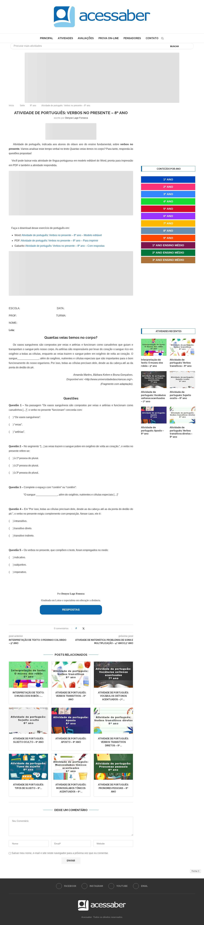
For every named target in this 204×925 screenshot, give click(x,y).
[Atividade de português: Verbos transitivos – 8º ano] (71, 675)
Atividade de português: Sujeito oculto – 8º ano (180, 395)
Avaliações (86, 38)
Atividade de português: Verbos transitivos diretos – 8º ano (181, 432)
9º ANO (168, 238)
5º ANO (168, 208)
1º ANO (168, 179)
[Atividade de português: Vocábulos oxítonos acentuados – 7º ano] (113, 675)
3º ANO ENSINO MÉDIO (168, 259)
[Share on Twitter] (83, 628)
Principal (46, 38)
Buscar (174, 46)
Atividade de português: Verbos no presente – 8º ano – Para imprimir (59, 240)
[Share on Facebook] (80, 628)
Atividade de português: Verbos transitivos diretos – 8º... (113, 742)
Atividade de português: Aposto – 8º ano (152, 430)
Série (22, 105)
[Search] (162, 38)
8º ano (33, 105)
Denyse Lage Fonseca (76, 118)
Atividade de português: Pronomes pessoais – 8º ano (113, 788)
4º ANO (168, 201)
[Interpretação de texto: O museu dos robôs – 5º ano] (28, 675)
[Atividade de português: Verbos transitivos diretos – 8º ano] (113, 721)
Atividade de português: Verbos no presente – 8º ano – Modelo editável (62, 235)
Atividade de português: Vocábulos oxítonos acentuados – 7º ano (153, 397)
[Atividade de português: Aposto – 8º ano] (71, 721)
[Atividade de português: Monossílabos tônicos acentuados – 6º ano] (71, 767)
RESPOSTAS (71, 609)
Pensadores (132, 38)
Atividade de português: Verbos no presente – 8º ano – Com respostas (65, 245)
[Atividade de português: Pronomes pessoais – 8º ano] (113, 767)
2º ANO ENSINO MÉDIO (168, 252)
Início (11, 105)
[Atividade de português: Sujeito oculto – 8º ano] (28, 721)
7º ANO (168, 223)
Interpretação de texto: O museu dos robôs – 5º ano (152, 362)
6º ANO (168, 216)
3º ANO (168, 194)
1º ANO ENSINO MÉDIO (168, 245)
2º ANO (168, 186)
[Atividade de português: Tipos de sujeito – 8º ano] (28, 767)
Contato (152, 38)
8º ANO (168, 230)
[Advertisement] (177, 893)
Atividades (65, 38)
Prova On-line (108, 38)
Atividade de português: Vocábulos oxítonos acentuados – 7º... (113, 696)
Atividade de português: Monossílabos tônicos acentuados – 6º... (70, 788)
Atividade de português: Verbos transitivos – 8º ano (70, 696)
